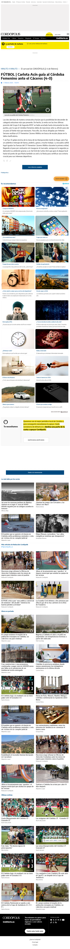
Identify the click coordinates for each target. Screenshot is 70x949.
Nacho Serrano (5, 700)
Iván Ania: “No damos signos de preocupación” (13, 847)
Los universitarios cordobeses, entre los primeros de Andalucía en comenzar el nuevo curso (50, 727)
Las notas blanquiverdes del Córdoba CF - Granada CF (51, 847)
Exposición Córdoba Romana (48, 2)
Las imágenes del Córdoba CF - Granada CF (52, 818)
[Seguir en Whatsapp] (53, 922)
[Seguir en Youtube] (63, 920)
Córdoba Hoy (6, 38)
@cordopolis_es (8, 547)
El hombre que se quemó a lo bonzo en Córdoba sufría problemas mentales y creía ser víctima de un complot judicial (17, 536)
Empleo (13, 2)
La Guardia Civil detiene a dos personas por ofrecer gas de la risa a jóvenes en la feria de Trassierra (52, 603)
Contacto (35, 945)
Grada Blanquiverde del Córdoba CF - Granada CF (15, 819)
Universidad (39, 2)
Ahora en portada (7, 611)
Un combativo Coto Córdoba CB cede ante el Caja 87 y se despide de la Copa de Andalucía (52, 875)
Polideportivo (4, 172)
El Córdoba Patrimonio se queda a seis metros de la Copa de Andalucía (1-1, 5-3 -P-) (16, 905)
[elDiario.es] (12, 922)
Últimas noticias (6, 795)
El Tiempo (36, 38)
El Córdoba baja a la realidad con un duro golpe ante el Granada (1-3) (17, 697)
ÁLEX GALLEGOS (40, 820)
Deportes (21, 38)
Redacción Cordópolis (7, 577)
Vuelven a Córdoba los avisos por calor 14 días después (51, 785)
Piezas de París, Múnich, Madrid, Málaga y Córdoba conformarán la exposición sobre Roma (51, 698)
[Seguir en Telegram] (58, 920)
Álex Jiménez (4, 850)
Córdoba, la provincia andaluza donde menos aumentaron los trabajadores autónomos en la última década (50, 666)
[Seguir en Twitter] (54, 920)
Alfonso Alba (4, 510)
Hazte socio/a (49, 34)
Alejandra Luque (5, 540)
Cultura (14, 38)
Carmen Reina (40, 670)
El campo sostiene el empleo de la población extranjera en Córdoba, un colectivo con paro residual (15, 636)
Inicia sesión (57, 34)
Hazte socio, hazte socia (36, 440)
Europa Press (39, 731)
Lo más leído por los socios (10, 479)
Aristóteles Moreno (41, 538)
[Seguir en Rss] (56, 922)
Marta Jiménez (40, 506)
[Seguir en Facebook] (55, 920)
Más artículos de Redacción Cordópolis (14, 544)
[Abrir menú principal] (68, 34)
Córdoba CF (65, 2)
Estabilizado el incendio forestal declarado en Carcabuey (17, 756)
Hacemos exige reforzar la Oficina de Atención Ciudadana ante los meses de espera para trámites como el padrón (15, 573)
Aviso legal (35, 942)
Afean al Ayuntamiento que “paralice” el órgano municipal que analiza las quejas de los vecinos (52, 573)
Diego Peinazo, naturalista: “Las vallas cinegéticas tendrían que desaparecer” (50, 535)
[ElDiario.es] (62, 38)
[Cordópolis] (12, 918)
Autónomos (33, 2)
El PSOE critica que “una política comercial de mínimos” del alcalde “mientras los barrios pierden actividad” (17, 603)
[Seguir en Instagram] (60, 920)
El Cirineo (43, 38)
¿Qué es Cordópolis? (35, 939)
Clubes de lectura (58, 2)
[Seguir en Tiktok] (51, 922)
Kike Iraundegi (40, 641)
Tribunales (28, 2)
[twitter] (4, 161)
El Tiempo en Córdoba (20, 2)
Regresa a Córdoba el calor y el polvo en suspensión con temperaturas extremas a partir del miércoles (51, 636)
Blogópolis (28, 38)
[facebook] (7, 161)
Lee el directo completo (35, 167)
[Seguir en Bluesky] (51, 920)
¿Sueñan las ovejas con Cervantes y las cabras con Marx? (50, 503)
